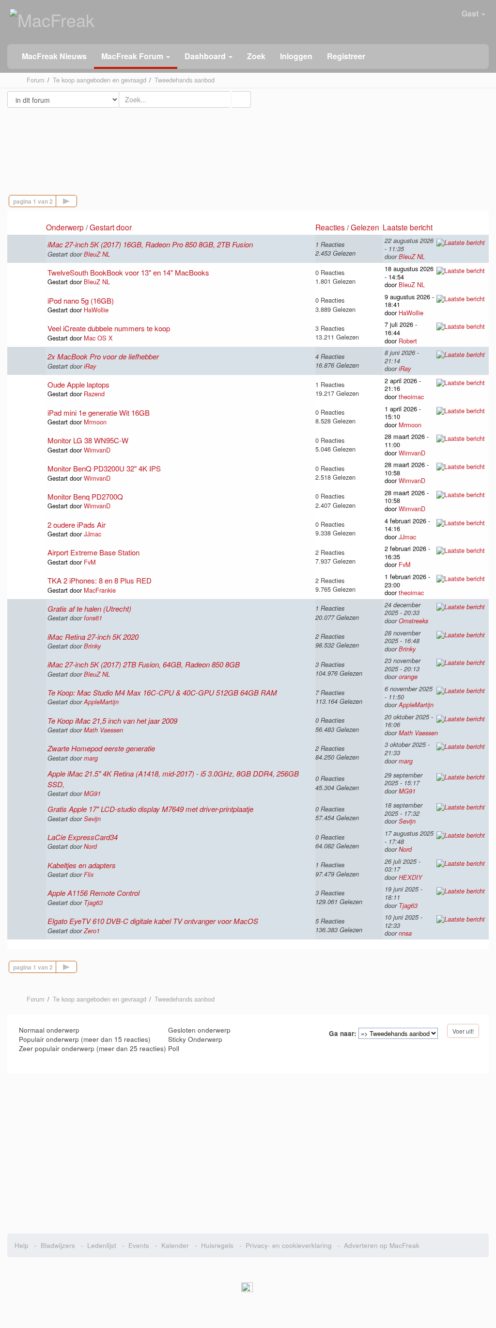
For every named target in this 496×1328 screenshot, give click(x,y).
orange (408, 676)
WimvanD (97, 449)
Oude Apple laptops (78, 384)
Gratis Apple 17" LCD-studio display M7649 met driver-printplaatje (150, 809)
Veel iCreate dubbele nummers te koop (108, 328)
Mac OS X (98, 337)
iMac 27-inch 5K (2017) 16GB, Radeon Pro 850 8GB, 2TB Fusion (150, 244)
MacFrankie (100, 590)
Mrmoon (95, 421)
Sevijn (92, 818)
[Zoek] (241, 100)
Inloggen (296, 56)
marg (91, 758)
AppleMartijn (101, 701)
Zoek (256, 56)
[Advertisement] (248, 142)
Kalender (175, 1245)
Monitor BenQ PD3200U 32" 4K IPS (104, 468)
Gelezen (365, 227)
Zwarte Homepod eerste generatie (101, 748)
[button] (135, 56)
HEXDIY (410, 877)
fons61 (93, 618)
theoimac (411, 396)
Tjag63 (93, 902)
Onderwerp (65, 227)
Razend (94, 393)
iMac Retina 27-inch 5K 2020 (93, 637)
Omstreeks (413, 620)
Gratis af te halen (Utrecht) (89, 608)
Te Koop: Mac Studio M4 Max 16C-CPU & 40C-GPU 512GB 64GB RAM (162, 692)
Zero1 (92, 930)
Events (138, 1245)
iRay (90, 366)
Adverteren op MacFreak (381, 1245)
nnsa (405, 933)
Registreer (346, 56)
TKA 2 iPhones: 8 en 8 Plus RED (99, 580)
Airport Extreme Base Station (93, 552)
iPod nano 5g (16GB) (80, 300)
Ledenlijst (101, 1245)
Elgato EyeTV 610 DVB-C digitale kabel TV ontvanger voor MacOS (152, 921)
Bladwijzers (58, 1245)
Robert (408, 340)
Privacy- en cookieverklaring (289, 1245)
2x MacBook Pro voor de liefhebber (103, 356)
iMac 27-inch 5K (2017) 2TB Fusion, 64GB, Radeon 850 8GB (143, 664)
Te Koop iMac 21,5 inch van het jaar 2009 (112, 720)
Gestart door (111, 227)
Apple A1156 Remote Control (93, 893)
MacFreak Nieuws (54, 56)
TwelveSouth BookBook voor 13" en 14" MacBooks (128, 272)
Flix (88, 874)
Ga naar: (342, 1033)
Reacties (330, 227)
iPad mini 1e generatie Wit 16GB (98, 412)
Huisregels (217, 1245)
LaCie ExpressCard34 (82, 837)
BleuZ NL (97, 254)
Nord (90, 846)
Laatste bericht (408, 227)
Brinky (92, 646)
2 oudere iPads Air (76, 524)
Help (22, 1245)
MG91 (92, 793)
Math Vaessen (103, 730)
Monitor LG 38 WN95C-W (87, 440)
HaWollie (96, 309)
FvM (90, 562)
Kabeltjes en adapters (81, 865)
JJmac (92, 533)
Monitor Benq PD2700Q (85, 496)
